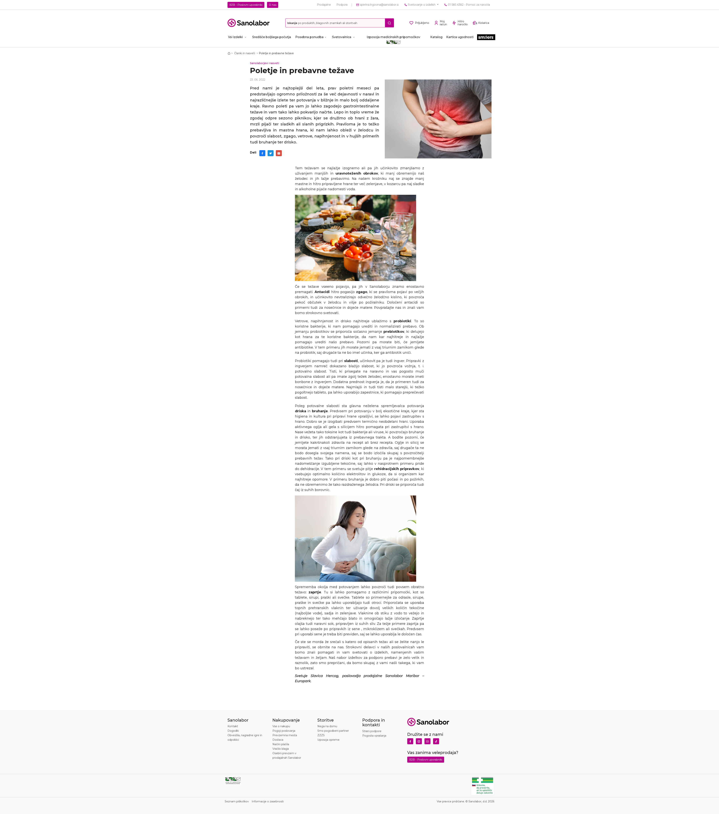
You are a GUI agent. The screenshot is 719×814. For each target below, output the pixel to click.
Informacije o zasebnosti (268, 801)
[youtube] (427, 740)
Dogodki (233, 730)
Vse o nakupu (281, 726)
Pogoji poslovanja (283, 730)
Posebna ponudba (309, 37)
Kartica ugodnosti (460, 37)
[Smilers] (486, 37)
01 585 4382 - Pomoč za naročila (468, 4)
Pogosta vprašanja (374, 735)
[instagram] (418, 740)
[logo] (248, 23)
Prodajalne (324, 4)
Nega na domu (327, 726)
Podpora (342, 4)
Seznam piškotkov (237, 801)
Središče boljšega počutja (271, 37)
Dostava (277, 739)
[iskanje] (389, 23)
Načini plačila (280, 744)
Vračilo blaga (280, 748)
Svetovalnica (341, 37)
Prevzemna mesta (284, 735)
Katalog (436, 37)
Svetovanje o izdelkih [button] (421, 4)
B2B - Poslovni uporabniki (246, 5)
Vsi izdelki (235, 37)
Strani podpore (371, 731)
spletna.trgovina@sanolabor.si (379, 4)
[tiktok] (436, 740)
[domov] (229, 53)
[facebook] (262, 153)
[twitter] (270, 153)
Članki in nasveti (245, 53)
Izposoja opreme (328, 739)
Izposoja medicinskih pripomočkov (393, 37)
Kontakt (232, 726)
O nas (272, 5)
